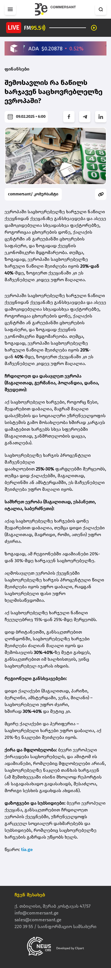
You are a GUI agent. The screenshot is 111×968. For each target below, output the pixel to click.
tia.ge (27, 849)
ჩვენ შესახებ (30, 894)
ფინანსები (17, 69)
